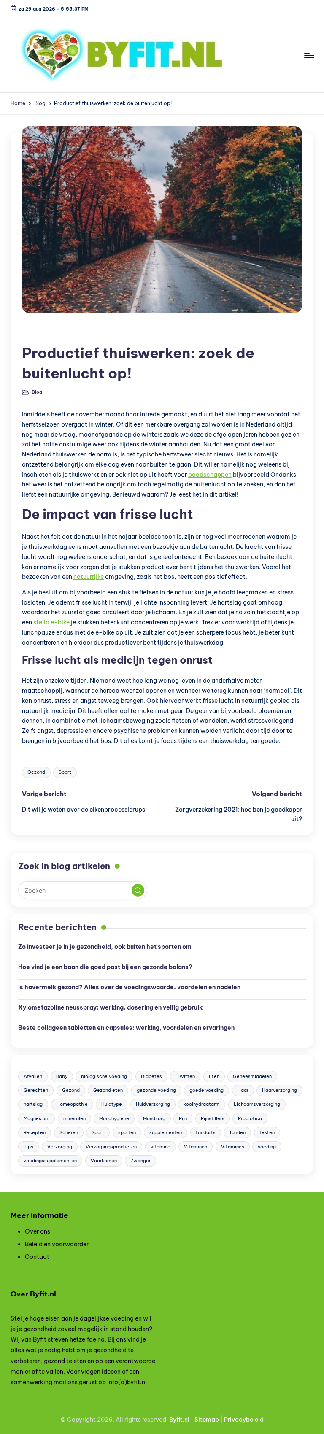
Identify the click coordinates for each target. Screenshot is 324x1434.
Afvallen (33, 1076)
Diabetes (151, 1076)
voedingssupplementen (50, 1161)
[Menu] (308, 55)
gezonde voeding (156, 1090)
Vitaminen (195, 1147)
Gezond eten (108, 1090)
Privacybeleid (244, 1419)
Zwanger (140, 1161)
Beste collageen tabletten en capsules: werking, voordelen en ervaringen (126, 1028)
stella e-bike (51, 622)
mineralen (74, 1118)
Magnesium (36, 1118)
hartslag (33, 1104)
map (212, 1419)
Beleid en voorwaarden (57, 1244)
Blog (34, 333)
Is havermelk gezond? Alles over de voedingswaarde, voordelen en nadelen (129, 987)
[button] (138, 890)
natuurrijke (88, 577)
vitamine (160, 1147)
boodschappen (210, 474)
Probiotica (250, 1118)
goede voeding (206, 1090)
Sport (65, 772)
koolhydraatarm (202, 1104)
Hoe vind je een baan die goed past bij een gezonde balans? (105, 967)
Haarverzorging (279, 1090)
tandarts (206, 1132)
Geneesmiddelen (252, 1076)
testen (267, 1132)
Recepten (35, 1132)
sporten (127, 1132)
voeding (267, 1147)
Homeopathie (72, 1104)
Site (200, 1419)
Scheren (68, 1132)
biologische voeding (104, 1076)
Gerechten (36, 1090)
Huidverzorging (153, 1104)
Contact (37, 1257)
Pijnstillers (212, 1118)
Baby (62, 1076)
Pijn (183, 1118)
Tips (28, 1147)
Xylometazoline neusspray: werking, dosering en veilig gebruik (110, 1007)
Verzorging (59, 1147)
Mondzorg (154, 1118)
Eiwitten (185, 1076)
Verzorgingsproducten (111, 1147)
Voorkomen (104, 1161)
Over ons (37, 1231)
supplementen (165, 1132)
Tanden (237, 1132)
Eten (214, 1076)
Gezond (36, 772)
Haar (243, 1090)
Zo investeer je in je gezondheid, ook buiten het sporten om (105, 947)
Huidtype (111, 1104)
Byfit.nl (179, 1419)
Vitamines (232, 1147)
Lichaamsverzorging (257, 1104)
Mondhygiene (114, 1118)
